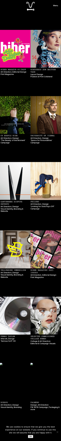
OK (30, 436)
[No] (57, 432)
